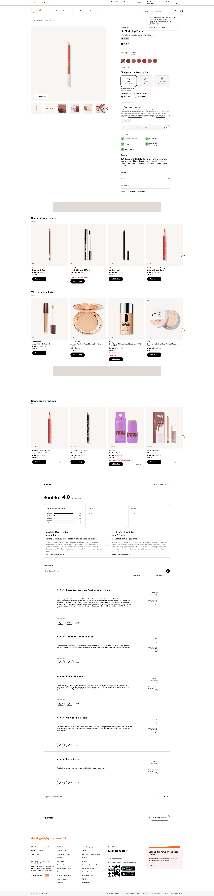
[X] (174, 18)
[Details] (145, 172)
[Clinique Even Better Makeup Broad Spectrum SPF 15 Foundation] (126, 327)
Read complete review (54, 554)
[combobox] (145, 53)
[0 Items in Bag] (181, 11)
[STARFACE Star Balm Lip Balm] (126, 434)
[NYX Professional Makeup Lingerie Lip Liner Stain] (164, 250)
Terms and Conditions (135, 117)
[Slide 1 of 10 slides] (36, 108)
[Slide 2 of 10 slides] (49, 108)
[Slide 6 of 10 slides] (100, 108)
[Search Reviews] (168, 571)
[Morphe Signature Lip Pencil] (49, 250)
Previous (157, 797)
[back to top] (207, 889)
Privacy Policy (160, 117)
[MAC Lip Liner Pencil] (126, 250)
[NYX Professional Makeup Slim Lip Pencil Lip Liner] (88, 433)
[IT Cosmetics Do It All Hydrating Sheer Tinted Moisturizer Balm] (164, 325)
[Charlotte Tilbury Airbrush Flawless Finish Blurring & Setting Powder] (88, 325)
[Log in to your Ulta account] (176, 10)
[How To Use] (145, 179)
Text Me (127, 97)
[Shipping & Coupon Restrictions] (145, 192)
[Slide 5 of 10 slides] (87, 108)
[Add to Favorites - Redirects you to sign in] (167, 127)
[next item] (106, 108)
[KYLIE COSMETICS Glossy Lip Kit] (164, 433)
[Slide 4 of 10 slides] (75, 108)
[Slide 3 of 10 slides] (62, 108)
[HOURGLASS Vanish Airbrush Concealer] (49, 324)
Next (166, 797)
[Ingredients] (145, 185)
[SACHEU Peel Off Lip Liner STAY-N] (88, 251)
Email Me (142, 97)
